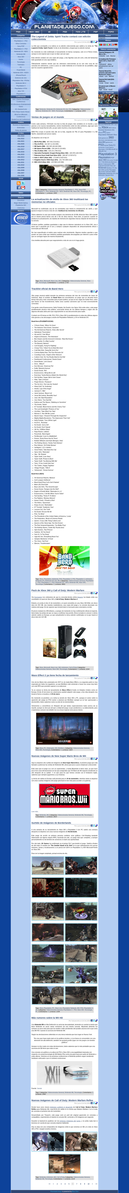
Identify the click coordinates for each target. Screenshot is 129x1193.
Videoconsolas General (56, 190)
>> (96, 1184)
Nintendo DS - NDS (48, 111)
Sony (111, 145)
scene (111, 160)
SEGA (114, 128)
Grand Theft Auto (106, 171)
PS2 (73, 579)
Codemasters (107, 164)
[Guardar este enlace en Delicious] (96, 42)
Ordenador (50, 748)
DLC (99, 162)
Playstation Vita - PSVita (21, 80)
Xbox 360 (76, 191)
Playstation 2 (80, 579)
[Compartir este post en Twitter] (94, 42)
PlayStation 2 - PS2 (71, 190)
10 (88, 1184)
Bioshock (114, 162)
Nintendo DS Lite (62, 109)
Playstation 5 (21, 94)
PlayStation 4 (20, 86)
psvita (107, 170)
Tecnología (59, 111)
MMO (113, 171)
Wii (59, 581)
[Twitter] (23, 185)
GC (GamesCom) (21, 109)
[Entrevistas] (108, 119)
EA (107, 149)
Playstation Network (69, 1008)
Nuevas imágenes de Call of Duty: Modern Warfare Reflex (62, 1100)
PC (90, 191)
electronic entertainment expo (107, 140)
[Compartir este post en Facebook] (92, 42)
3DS (110, 128)
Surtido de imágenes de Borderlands (51, 823)
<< (49, 1184)
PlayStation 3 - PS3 (42, 191)
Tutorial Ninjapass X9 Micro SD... (106, 53)
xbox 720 (21, 91)
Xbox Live (54, 281)
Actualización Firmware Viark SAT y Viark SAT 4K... (107, 60)
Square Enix (109, 175)
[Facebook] (19, 189)
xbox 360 (102, 160)
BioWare (61, 748)
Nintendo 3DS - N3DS (20, 73)
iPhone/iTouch (21, 75)
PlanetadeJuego (56, 1191)
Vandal (39, 1088)
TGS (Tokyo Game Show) (20, 112)
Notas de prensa (21, 130)
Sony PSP (82, 190)
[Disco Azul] (21, 224)
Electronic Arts (109, 130)
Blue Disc (75, 1191)
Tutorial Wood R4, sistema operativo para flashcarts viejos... (107, 72)
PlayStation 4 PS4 (21, 88)
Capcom (101, 166)
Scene (21, 59)
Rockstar (101, 130)
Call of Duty (73, 667)
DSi (70, 109)
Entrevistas (21, 128)
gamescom (109, 142)
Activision (89, 579)
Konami (107, 166)
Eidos (103, 170)
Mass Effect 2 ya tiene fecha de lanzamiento (55, 675)
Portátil (116, 160)
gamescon (105, 138)
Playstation (47, 579)
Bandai (106, 145)
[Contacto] (23, 189)
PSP (112, 158)
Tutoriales (21, 65)
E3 (114, 145)
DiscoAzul (20, 200)
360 (59, 281)
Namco (111, 147)
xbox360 (101, 142)
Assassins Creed (103, 147)
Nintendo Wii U (21, 83)
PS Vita (114, 168)
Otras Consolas (21, 43)
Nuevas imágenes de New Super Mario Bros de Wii (58, 756)
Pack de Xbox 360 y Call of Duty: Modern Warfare (57, 590)
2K (36, 1010)
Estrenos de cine (21, 78)
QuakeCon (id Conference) (21, 119)
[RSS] (19, 185)
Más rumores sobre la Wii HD (47, 1018)
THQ (102, 162)
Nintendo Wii (68, 191)
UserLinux (20, 208)
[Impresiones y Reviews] (108, 106)
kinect (108, 132)
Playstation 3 (67, 579)
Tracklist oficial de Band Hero (47, 289)
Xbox (41, 281)
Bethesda (108, 162)
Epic (99, 170)
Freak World (21, 70)
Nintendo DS (51, 109)
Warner (100, 164)
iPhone (100, 132)
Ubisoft (100, 151)
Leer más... (35, 811)
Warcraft (112, 166)
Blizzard (101, 125)
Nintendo (43, 109)
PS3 (60, 579)
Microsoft (47, 281)
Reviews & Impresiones (21, 125)
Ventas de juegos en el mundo (47, 117)
